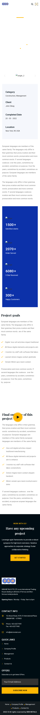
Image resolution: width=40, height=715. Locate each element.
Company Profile (10, 649)
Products (7, 659)
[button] (4, 75)
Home (6, 644)
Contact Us (8, 664)
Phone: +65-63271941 (14, 624)
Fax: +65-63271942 (13, 626)
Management (9, 654)
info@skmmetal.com (13, 632)
